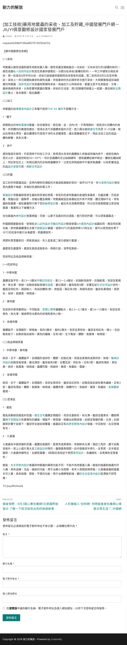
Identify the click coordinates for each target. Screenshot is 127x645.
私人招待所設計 (22, 71)
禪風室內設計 (24, 108)
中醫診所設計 (45, 280)
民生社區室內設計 (90, 473)
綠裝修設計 (49, 203)
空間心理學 (49, 309)
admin (8, 36)
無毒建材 (24, 125)
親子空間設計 (13, 419)
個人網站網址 (10, 593)
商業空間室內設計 (76, 424)
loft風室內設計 (85, 223)
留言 (6, 534)
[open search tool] (116, 7)
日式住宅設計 (105, 284)
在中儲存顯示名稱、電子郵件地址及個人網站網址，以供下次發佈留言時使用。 (56, 608)
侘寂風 (49, 284)
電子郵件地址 (11, 578)
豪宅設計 (78, 452)
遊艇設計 (42, 228)
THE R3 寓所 (55, 108)
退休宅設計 (25, 84)
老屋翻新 (113, 387)
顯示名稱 (8, 563)
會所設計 (21, 215)
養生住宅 (39, 415)
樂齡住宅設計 (34, 166)
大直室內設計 (106, 182)
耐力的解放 (13, 7)
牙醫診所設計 (58, 223)
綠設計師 (42, 448)
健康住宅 (92, 129)
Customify (56, 639)
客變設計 (8, 195)
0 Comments (45, 36)
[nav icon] (122, 7)
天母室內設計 (21, 465)
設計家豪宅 (14, 166)
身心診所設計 (42, 223)
